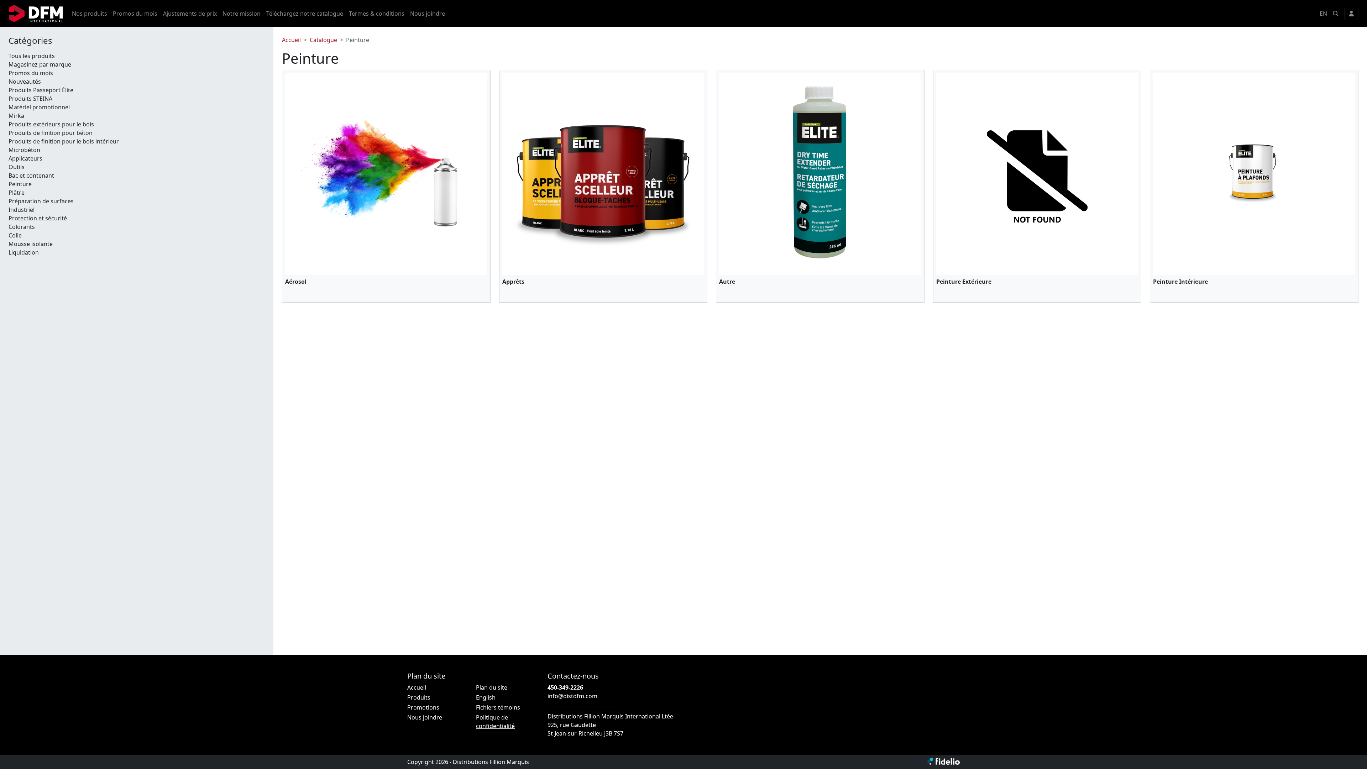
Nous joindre (427, 13)
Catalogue (323, 40)
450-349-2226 (565, 687)
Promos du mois (135, 13)
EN (1323, 13)
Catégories (30, 41)
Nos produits (89, 13)
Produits (418, 697)
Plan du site (491, 687)
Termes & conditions (376, 13)
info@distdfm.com (572, 696)
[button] (1335, 13)
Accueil (291, 40)
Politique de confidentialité (495, 721)
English (486, 697)
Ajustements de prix (190, 13)
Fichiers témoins (498, 707)
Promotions (423, 707)
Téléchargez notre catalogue (304, 13)
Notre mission (241, 13)
